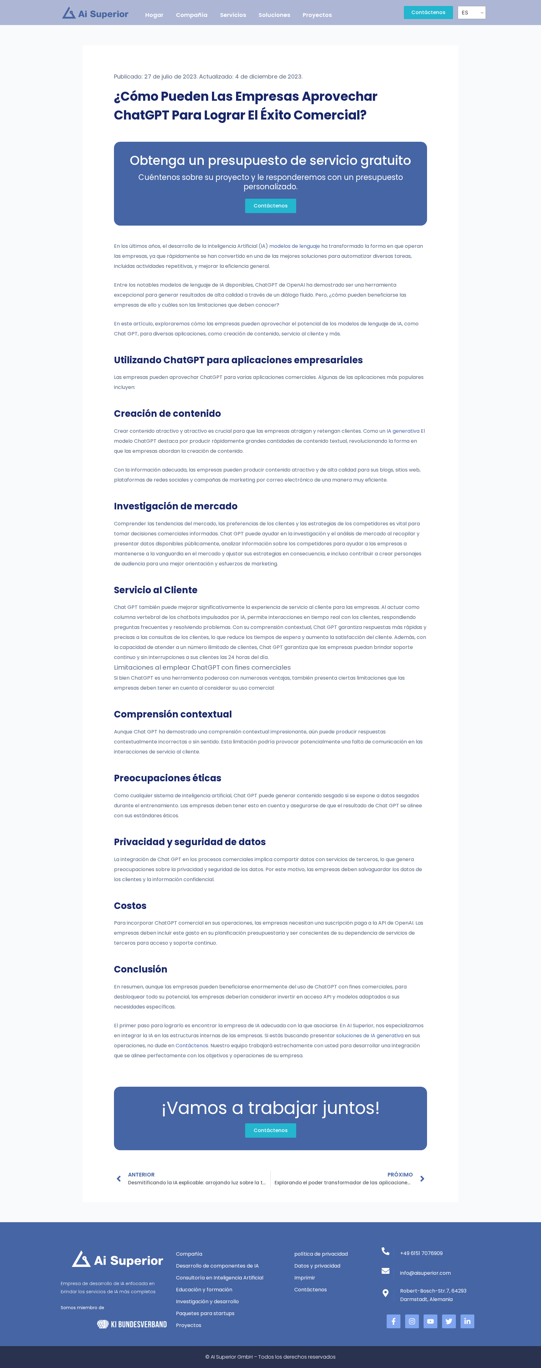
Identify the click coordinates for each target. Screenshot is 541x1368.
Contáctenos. (192, 1045)
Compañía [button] (192, 15)
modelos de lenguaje (294, 246)
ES (465, 12)
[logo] (95, 13)
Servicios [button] (233, 15)
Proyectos (317, 15)
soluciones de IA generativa (370, 1035)
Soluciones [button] (274, 15)
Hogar (154, 15)
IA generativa (403, 431)
